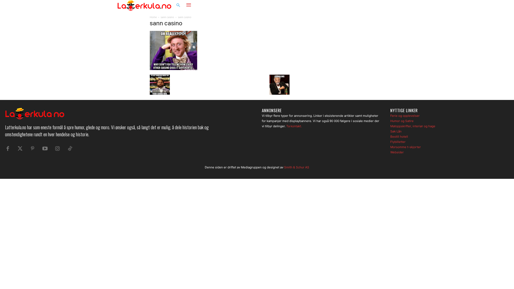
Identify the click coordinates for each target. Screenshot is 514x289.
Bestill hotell (399, 136)
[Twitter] (20, 148)
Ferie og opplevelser (405, 116)
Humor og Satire (402, 121)
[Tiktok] (69, 148)
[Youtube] (45, 148)
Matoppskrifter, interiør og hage (412, 126)
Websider (397, 152)
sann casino (167, 17)
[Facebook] (376, 5)
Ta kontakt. (294, 126)
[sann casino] (173, 69)
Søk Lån (396, 131)
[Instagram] (384, 5)
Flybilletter (398, 142)
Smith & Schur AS (296, 167)
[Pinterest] (32, 148)
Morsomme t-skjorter (405, 147)
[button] (178, 5)
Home (153, 17)
